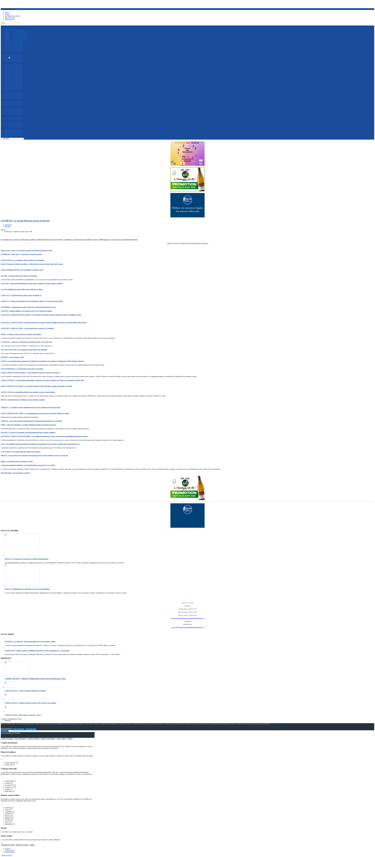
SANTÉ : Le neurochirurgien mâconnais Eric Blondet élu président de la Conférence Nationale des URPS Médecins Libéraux (42, 361)
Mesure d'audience (20, 739)
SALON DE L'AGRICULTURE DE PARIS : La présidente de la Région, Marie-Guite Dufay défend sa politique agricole (41, 315)
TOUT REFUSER (31, 729)
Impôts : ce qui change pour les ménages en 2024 (17, 461)
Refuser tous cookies (22, 845)
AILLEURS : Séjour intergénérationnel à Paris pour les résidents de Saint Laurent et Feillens (32, 283)
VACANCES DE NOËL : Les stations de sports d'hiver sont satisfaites (24, 349)
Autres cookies (61, 739)
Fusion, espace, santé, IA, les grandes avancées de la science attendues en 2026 (26, 250)
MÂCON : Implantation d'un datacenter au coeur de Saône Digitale (27, 589)
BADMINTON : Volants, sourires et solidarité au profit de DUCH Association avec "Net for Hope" (37, 650)
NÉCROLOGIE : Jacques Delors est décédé (15, 473)
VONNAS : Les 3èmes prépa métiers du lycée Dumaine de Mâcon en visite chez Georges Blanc (32, 301)
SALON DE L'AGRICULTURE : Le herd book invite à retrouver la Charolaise (27, 328)
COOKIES (5, 731)
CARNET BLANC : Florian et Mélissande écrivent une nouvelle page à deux (35, 679)
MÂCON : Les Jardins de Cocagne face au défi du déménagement (26, 559)
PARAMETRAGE (6, 729)
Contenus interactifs (33, 739)
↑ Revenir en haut (6, 855)
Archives (7, 848)
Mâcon (7, 12)
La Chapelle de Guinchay (13, 16)
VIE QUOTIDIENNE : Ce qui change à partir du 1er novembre (22, 369)
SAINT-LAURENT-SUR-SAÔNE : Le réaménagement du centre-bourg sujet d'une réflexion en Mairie (35, 413)
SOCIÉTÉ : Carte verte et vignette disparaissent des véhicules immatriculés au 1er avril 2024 (31, 421)
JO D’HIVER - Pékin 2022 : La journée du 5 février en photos (21, 254)
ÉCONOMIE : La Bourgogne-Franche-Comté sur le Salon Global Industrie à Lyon (28, 307)
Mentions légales (10, 852)
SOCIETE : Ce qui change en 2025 (12, 357)
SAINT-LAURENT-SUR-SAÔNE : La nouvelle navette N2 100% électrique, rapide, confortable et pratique (36, 386)
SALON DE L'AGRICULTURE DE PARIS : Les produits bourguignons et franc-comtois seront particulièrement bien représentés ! (45, 436)
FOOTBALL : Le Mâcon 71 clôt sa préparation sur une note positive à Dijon (30, 641)
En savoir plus (274, 724)
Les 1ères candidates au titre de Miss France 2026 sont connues (21, 289)
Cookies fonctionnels (7, 739)
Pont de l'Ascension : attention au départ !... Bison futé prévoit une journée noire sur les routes (32, 264)
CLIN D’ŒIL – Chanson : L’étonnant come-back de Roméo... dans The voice (26, 342)
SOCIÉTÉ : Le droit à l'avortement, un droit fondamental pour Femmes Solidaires (28, 432)
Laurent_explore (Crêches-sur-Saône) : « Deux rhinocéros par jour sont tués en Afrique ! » (31, 372)
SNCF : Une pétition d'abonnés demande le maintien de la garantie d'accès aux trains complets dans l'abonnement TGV (40, 444)
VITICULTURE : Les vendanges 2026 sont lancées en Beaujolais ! (23, 260)
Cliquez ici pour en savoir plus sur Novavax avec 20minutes (187, 243)
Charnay (7, 14)
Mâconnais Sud (9, 19)
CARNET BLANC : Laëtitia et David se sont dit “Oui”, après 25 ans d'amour (30, 703)
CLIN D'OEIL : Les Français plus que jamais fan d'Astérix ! (21, 451)
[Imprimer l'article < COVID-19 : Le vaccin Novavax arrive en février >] (8, 225)
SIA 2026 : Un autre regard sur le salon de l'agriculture (19, 276)
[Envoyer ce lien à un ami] (7, 226)
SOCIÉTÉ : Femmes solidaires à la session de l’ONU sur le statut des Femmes (26, 311)
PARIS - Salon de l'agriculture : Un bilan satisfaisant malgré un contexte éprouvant (28, 425)
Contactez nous (9, 850)
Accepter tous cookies (8, 845)
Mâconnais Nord (10, 17)
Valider (32, 845)
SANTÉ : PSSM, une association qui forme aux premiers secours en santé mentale (28, 392)
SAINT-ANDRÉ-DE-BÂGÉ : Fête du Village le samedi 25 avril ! (22, 270)
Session (70, 739)
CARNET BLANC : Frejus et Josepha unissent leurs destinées (25, 691)
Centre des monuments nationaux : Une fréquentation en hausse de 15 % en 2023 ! (28, 465)
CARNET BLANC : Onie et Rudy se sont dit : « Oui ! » (23, 715)
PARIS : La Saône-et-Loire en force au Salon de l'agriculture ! (21, 334)
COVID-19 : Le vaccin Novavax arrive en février (25, 220)
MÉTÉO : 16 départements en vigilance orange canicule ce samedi (22, 400)
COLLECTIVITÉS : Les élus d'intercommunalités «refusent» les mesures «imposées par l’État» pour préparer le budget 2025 (42, 380)
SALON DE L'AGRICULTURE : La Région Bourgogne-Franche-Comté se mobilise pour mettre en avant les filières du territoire (44, 322)
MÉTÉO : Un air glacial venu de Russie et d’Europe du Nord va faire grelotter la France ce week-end (34, 455)
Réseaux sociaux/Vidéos (48, 739)
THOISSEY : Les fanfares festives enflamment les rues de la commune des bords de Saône (30, 407)
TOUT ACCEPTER (18, 729)
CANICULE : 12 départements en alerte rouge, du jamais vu (21, 295)
